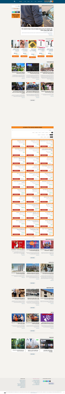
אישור (4, 392)
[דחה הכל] (63, 392)
